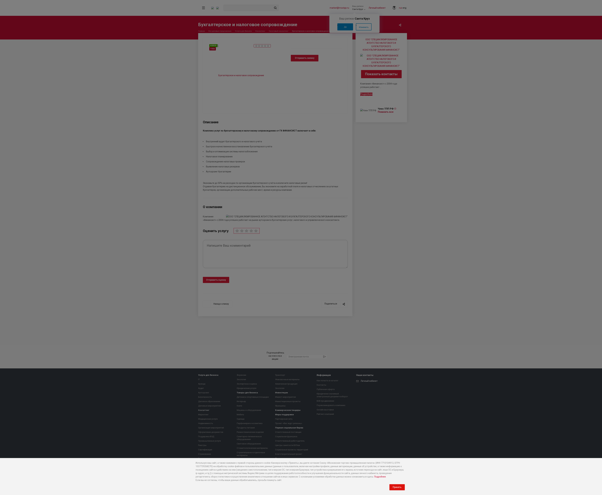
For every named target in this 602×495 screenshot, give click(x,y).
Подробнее (380, 476)
